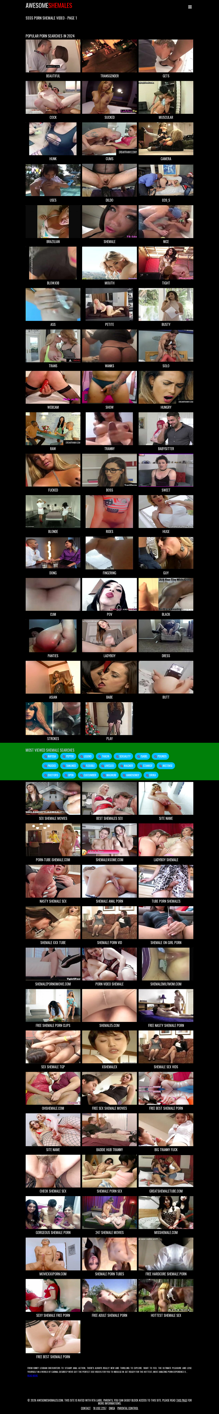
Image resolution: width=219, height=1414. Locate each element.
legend (87, 756)
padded (51, 766)
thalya (105, 756)
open (70, 775)
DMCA (112, 1408)
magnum (111, 775)
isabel (143, 756)
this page (181, 1400)
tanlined (70, 766)
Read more (32, 1375)
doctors (52, 775)
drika (152, 775)
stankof (147, 766)
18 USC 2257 (99, 1408)
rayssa (51, 756)
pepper (69, 756)
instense (167, 766)
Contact (86, 1408)
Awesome (49, 5)
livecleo (109, 766)
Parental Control (127, 1408)
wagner (128, 766)
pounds (161, 756)
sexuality (125, 756)
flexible (90, 766)
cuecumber (89, 775)
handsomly (132, 775)
